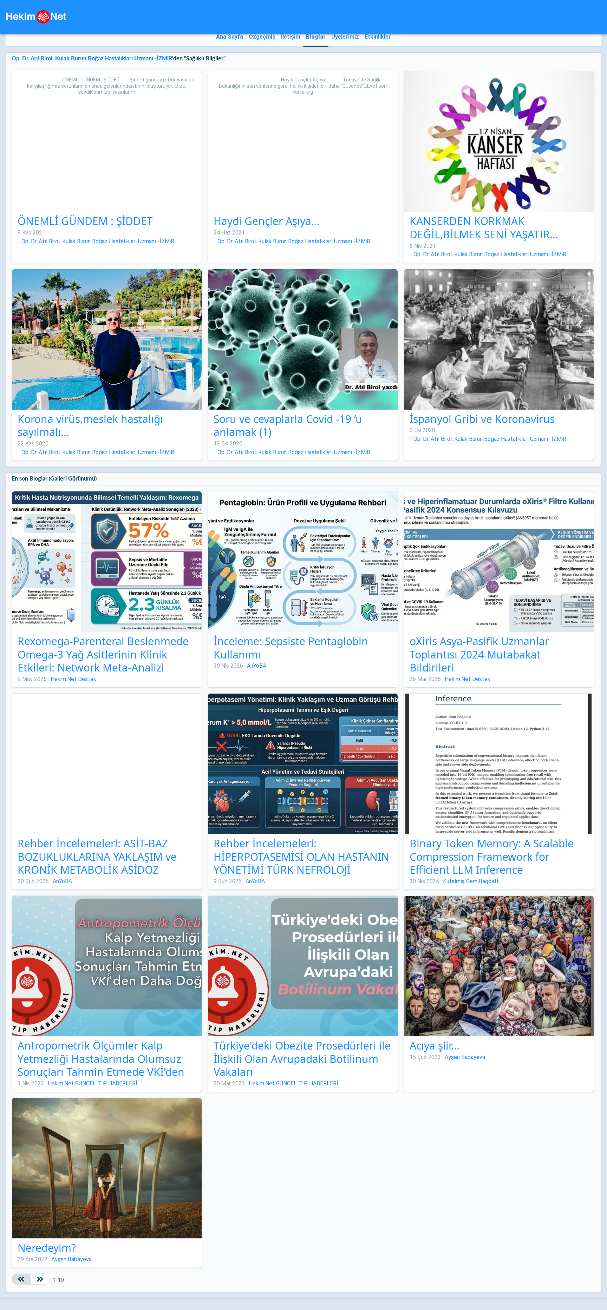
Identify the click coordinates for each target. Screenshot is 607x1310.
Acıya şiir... (434, 1045)
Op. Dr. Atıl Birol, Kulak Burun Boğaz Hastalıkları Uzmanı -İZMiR (92, 58)
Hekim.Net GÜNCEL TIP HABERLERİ (92, 1083)
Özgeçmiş (262, 36)
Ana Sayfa (229, 36)
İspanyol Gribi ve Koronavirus (482, 419)
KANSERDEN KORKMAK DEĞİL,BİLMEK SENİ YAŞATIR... (484, 228)
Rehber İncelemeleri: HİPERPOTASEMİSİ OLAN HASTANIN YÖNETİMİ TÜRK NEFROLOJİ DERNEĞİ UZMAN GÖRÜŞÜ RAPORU (302, 863)
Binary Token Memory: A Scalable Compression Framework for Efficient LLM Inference (492, 856)
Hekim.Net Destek (73, 679)
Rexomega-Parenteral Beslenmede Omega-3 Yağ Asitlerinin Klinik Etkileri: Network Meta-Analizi (103, 654)
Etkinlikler (378, 36)
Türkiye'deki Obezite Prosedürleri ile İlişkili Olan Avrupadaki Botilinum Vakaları (302, 1058)
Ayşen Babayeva (465, 1057)
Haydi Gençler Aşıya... (267, 221)
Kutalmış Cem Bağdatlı (471, 881)
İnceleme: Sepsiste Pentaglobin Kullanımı (291, 648)
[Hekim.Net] (36, 17)
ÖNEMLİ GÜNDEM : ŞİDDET (85, 221)
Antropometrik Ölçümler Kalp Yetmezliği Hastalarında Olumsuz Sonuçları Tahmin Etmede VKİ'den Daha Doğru (101, 1065)
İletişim (290, 36)
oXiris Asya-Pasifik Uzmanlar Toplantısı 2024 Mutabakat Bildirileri (479, 654)
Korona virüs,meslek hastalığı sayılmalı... (90, 425)
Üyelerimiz (345, 36)
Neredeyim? (47, 1247)
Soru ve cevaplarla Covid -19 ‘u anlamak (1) (288, 425)
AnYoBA (256, 665)
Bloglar (316, 36)
